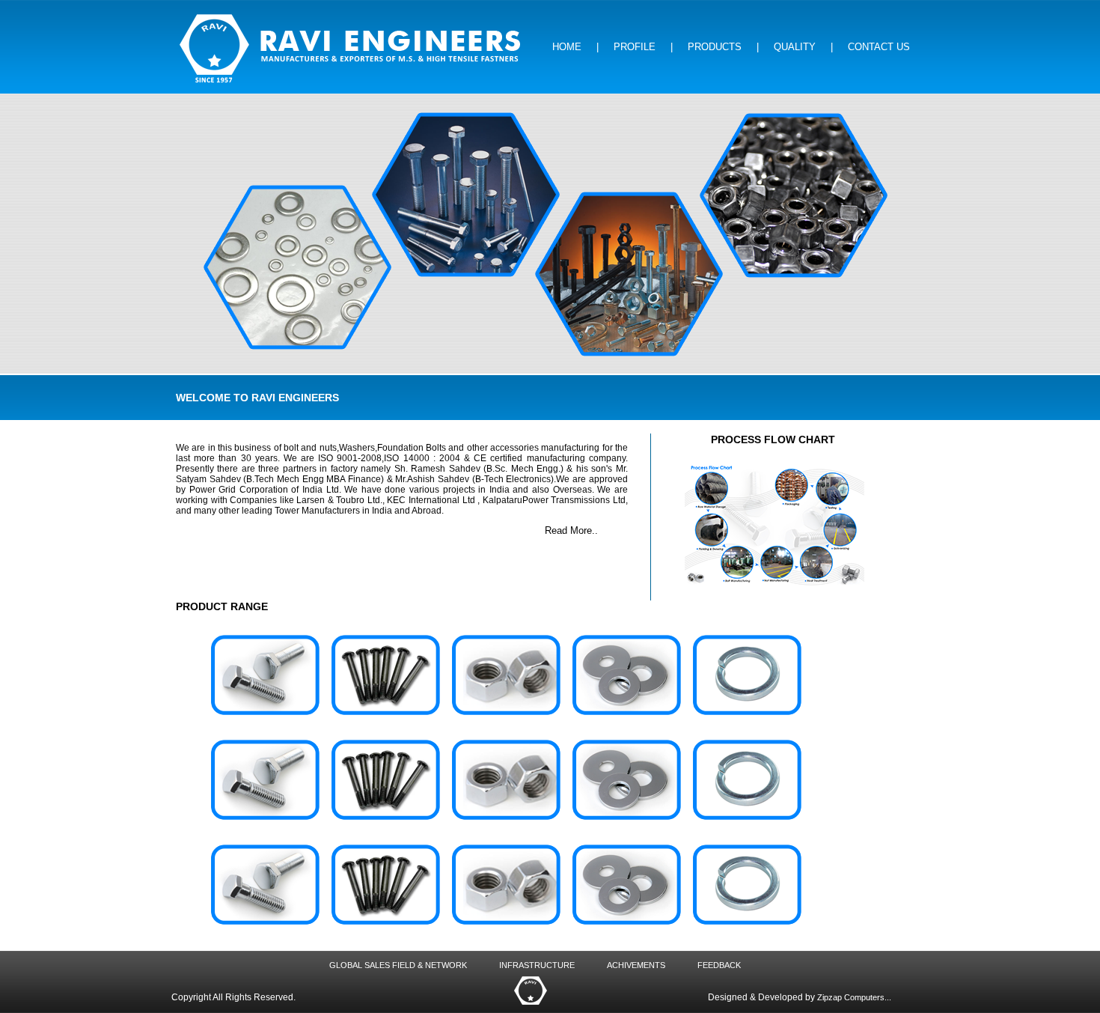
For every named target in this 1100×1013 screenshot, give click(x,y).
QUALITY (795, 46)
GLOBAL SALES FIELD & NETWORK (399, 965)
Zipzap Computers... (854, 997)
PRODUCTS (715, 46)
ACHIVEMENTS (637, 965)
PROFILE (635, 46)
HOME (566, 46)
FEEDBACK (719, 965)
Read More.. (571, 530)
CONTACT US (879, 46)
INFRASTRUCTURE (538, 965)
